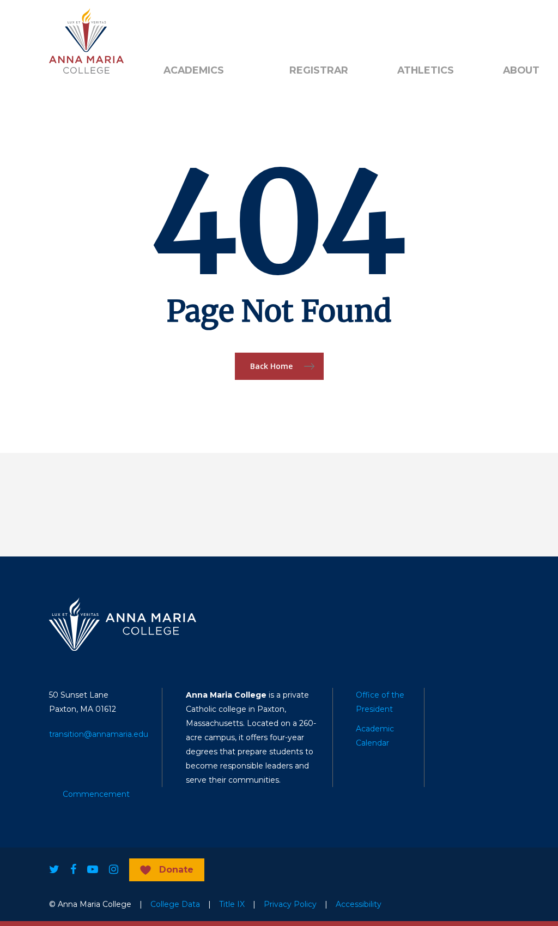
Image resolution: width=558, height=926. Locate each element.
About (521, 70)
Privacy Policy (290, 904)
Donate (176, 869)
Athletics (425, 70)
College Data (175, 904)
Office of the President (380, 702)
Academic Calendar (375, 736)
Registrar (318, 70)
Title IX (232, 904)
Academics (193, 70)
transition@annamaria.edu (98, 734)
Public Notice (237, 28)
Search (308, 28)
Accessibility (358, 904)
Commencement (96, 794)
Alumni (176, 28)
